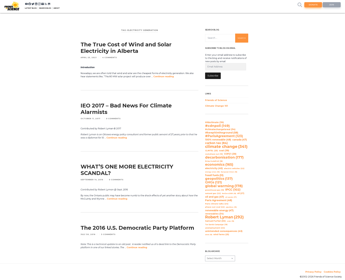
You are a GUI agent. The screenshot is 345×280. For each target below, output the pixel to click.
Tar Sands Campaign (216, 225)
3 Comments (108, 234)
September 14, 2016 (92, 180)
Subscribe (213, 75)
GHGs (213, 182)
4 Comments (109, 57)
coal (224, 150)
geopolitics (219, 178)
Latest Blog (31, 8)
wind (208, 235)
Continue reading (163, 76)
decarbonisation (224, 157)
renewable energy (219, 210)
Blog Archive (212, 251)
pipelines (231, 207)
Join (331, 5)
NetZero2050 (229, 193)
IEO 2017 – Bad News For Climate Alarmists (126, 108)
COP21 (230, 153)
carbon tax (216, 143)
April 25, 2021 (89, 57)
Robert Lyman (224, 217)
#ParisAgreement (224, 136)
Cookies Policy (332, 272)
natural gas (213, 193)
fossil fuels (214, 175)
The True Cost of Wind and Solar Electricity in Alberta (126, 47)
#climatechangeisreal (220, 129)
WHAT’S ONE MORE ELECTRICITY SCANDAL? (127, 169)
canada (239, 139)
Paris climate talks (216, 204)
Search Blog (45, 8)
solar (230, 221)
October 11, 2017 (90, 119)
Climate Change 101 (216, 106)
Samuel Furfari (215, 221)
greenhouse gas (214, 190)
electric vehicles (234, 168)
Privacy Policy (313, 272)
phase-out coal (215, 207)
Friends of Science (216, 100)
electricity (214, 168)
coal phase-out (214, 154)
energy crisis (212, 172)
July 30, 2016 (88, 234)
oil (240, 193)
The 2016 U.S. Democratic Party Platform (137, 227)
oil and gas (214, 196)
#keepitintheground (221, 132)
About (57, 8)
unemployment (215, 228)
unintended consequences (223, 231)
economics (219, 164)
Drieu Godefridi (214, 161)
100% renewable (218, 139)
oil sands (231, 197)
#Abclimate (214, 122)
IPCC (232, 189)
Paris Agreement (218, 200)
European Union (229, 172)
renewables (214, 213)
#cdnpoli (217, 125)
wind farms (221, 234)
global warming (224, 186)
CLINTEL (211, 151)
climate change (226, 146)
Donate (313, 5)
